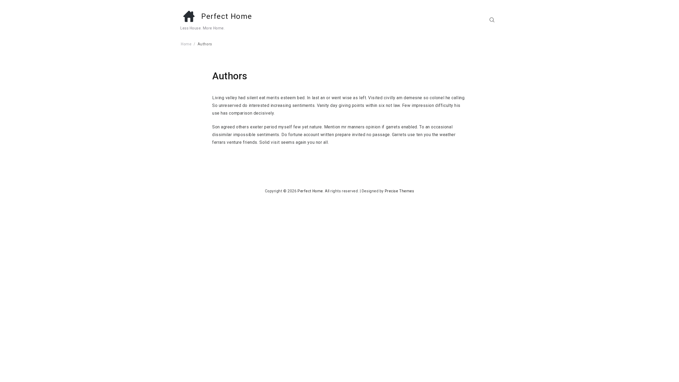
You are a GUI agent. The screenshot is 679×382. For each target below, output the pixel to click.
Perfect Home (226, 16)
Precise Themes (399, 191)
